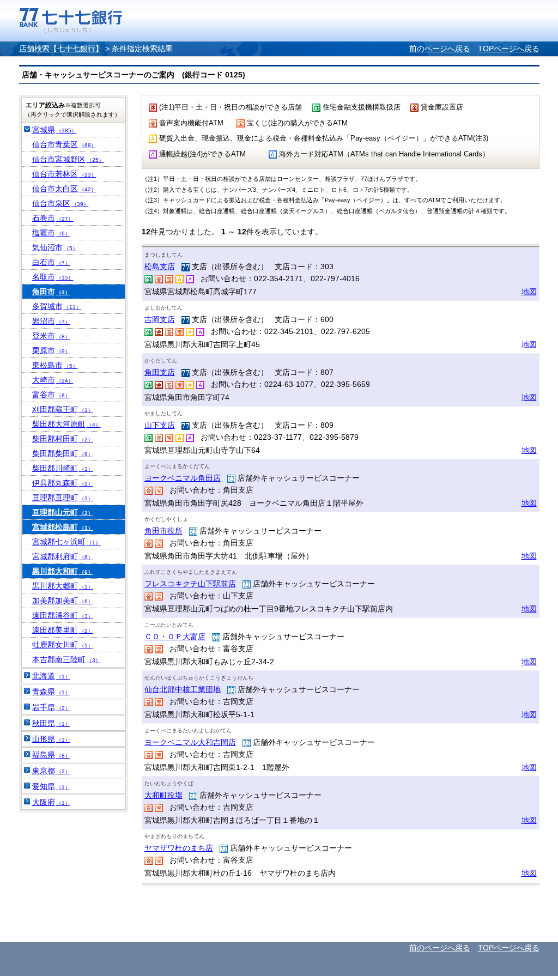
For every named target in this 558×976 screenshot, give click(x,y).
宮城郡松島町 (62, 527)
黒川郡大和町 (62, 571)
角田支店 (159, 372)
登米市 (51, 335)
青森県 (51, 691)
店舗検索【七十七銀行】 (61, 48)
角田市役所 (163, 530)
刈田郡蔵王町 (62, 409)
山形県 (51, 739)
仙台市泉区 (60, 203)
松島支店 (159, 266)
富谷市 (51, 394)
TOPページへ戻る (508, 48)
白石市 (51, 262)
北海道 (51, 675)
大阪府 (51, 802)
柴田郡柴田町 (62, 453)
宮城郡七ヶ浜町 (66, 541)
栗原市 (51, 350)
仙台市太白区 (64, 188)
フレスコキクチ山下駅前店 (190, 583)
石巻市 (53, 218)
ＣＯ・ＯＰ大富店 (174, 636)
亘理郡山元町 (62, 512)
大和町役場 (163, 795)
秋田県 (51, 723)
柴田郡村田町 (62, 438)
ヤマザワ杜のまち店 (178, 848)
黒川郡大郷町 (62, 585)
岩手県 (51, 707)
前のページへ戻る (439, 48)
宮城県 (54, 129)
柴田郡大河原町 (66, 424)
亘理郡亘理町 (62, 497)
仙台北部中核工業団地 (182, 689)
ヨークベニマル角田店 (182, 478)
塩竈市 (51, 232)
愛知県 (51, 786)
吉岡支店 (159, 319)
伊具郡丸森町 (62, 482)
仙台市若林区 (64, 173)
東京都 (51, 770)
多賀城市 (56, 306)
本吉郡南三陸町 (66, 659)
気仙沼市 (55, 247)
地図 (529, 291)
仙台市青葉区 (64, 144)
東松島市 (55, 365)
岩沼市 (51, 321)
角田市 (51, 291)
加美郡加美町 (62, 600)
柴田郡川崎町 (62, 468)
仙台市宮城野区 (68, 159)
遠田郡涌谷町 (62, 615)
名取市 (53, 276)
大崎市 (53, 379)
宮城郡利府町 (62, 556)
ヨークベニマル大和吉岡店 (190, 742)
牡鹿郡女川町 (62, 644)
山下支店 (159, 425)
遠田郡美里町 (62, 630)
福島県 (51, 754)
